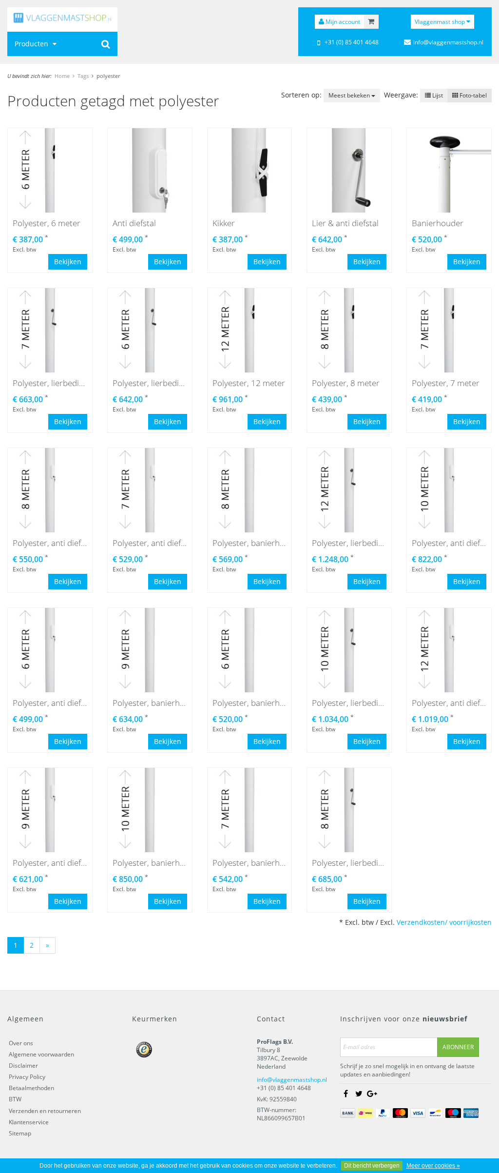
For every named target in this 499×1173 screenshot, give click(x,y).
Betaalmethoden (31, 1088)
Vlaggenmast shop (440, 22)
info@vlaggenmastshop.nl (292, 1079)
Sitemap (20, 1133)
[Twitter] (359, 1093)
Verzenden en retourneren (45, 1111)
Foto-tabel (472, 95)
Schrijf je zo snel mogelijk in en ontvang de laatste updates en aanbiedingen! (407, 1070)
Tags (83, 75)
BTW (15, 1099)
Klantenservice (29, 1122)
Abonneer (458, 1047)
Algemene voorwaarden (41, 1054)
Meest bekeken (349, 95)
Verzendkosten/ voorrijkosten (444, 922)
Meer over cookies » (433, 1165)
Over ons (21, 1043)
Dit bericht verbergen (372, 1165)
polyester (108, 75)
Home (62, 75)
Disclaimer (23, 1065)
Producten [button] (32, 43)
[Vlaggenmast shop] (62, 19)
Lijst (437, 95)
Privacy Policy (27, 1077)
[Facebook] (346, 1093)
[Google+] (372, 1093)
